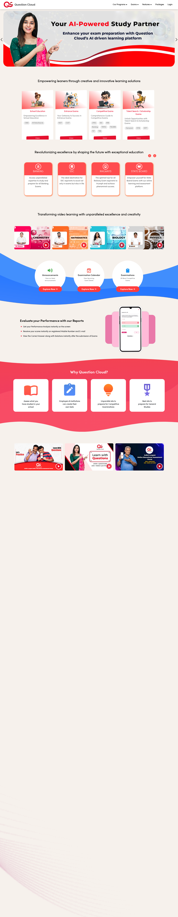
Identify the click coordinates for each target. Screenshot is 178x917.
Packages (159, 5)
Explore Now (49, 289)
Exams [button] (134, 5)
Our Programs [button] (119, 5)
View (37, 138)
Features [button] (146, 5)
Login (170, 5)
